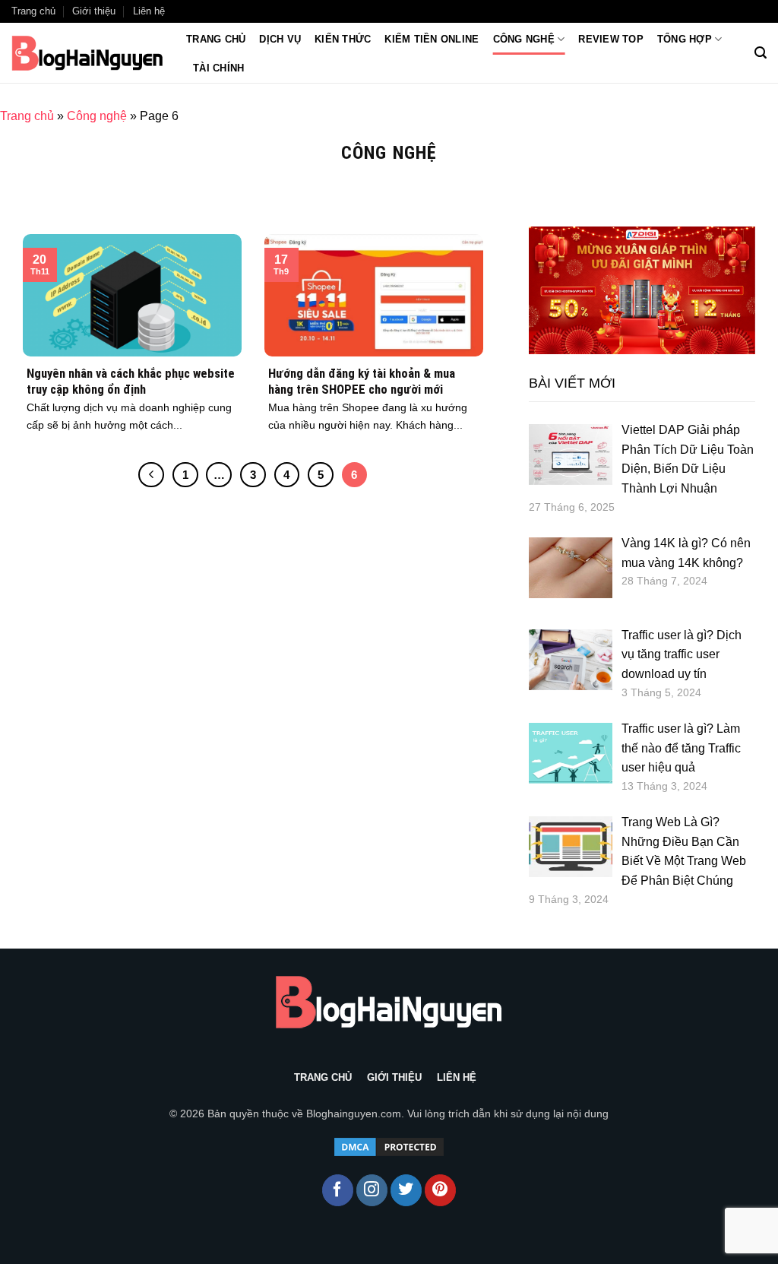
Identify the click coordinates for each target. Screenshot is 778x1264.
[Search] (760, 53)
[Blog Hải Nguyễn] (87, 53)
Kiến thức (343, 39)
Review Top (611, 39)
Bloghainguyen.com (353, 1113)
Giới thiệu (93, 11)
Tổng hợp (684, 39)
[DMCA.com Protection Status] (389, 1146)
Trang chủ (33, 11)
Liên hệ (149, 11)
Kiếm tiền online (431, 39)
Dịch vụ (280, 39)
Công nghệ (524, 39)
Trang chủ (215, 39)
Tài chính (218, 68)
